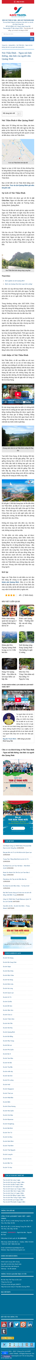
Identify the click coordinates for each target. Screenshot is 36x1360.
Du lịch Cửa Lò (7, 1014)
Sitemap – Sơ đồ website (8, 1268)
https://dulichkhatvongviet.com (16, 1250)
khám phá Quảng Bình (10, 582)
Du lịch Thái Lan (8, 1093)
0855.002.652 (16, 1244)
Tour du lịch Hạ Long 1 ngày (11, 1180)
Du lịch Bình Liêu (8, 984)
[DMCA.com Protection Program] (7, 1338)
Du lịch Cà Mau (7, 1137)
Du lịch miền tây (8, 1071)
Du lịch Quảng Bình (9, 1032)
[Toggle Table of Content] (18, 113)
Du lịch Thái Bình (8, 1145)
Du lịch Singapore (8, 1089)
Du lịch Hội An (7, 1159)
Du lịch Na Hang (8, 979)
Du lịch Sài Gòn (7, 1075)
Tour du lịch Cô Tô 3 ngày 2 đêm (13, 1186)
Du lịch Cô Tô (7, 997)
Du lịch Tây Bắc (8, 1067)
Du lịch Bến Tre (7, 1163)
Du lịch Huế (6, 1084)
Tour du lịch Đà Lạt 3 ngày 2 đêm (13, 1200)
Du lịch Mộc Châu (8, 975)
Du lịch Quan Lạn (8, 993)
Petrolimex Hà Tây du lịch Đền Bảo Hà (14, 879)
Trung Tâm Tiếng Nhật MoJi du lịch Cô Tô (16, 859)
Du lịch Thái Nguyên (9, 1150)
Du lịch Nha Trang (8, 1041)
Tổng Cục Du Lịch (6, 1282)
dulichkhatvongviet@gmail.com (14, 1247)
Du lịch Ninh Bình (8, 1141)
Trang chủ (4, 45)
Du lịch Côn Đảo (8, 1115)
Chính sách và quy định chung (10, 1262)
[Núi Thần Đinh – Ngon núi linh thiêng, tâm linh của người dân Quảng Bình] (11, 70)
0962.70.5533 (29, 1242)
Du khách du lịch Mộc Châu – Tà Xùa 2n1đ (16, 886)
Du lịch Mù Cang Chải (9, 962)
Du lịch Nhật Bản (8, 1097)
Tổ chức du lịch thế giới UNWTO (11, 1284)
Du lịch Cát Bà (7, 1001)
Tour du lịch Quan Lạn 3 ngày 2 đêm (14, 1189)
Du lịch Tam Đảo (8, 1058)
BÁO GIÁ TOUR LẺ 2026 (9, 20)
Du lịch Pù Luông (8, 1080)
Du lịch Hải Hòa (7, 1028)
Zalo (5, 1353)
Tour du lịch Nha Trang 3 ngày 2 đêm (14, 1197)
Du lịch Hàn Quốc (8, 1110)
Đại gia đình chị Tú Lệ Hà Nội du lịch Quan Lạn (17, 852)
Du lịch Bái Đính (8, 1128)
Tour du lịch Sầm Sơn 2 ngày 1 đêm (14, 1191)
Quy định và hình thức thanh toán (11, 1264)
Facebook (7, 1356)
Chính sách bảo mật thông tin (10, 1266)
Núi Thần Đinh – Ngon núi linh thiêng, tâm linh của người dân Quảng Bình (17, 56)
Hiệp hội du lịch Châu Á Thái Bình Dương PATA (15, 1286)
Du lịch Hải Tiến (8, 1023)
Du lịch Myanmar (8, 1119)
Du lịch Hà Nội (7, 1062)
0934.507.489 (6, 1244)
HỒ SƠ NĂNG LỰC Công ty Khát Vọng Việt (18, 26)
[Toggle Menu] (31, 39)
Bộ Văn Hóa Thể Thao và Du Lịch (11, 1279)
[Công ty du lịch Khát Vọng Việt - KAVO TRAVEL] (18, 12)
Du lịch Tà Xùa (7, 1167)
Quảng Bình (12, 45)
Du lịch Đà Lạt (7, 1045)
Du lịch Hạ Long (8, 988)
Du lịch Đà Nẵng (8, 1036)
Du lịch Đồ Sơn (7, 1006)
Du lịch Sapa (7, 966)
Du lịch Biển (6, 1102)
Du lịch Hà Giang (8, 958)
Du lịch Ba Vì (7, 1054)
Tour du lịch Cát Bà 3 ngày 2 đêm (13, 1184)
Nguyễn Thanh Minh (9, 739)
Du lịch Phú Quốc (8, 1049)
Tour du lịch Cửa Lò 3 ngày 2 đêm (13, 1193)
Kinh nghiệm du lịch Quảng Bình (15, 281)
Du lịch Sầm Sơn (8, 1010)
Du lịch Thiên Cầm (8, 1019)
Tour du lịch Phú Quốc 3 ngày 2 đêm (14, 1202)
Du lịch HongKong (8, 1124)
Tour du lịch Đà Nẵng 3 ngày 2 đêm (14, 1195)
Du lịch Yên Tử (7, 1132)
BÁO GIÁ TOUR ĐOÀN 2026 (26, 20)
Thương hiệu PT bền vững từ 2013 (13, 28)
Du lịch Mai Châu (8, 971)
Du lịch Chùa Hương (9, 1106)
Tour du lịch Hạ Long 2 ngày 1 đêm (13, 1182)
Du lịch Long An (8, 1154)
